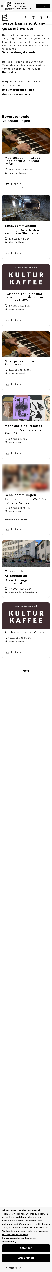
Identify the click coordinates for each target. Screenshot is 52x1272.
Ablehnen (26, 1248)
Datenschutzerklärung (15, 1234)
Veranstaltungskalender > (21, 52)
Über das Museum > (16, 94)
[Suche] (26, 17)
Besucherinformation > (18, 90)
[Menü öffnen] (19, 17)
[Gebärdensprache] (41, 17)
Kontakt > (9, 72)
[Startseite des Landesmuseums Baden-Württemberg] (6, 19)
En (48, 17)
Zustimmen (26, 1257)
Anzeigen (43, 6)
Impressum (9, 1238)
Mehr (26, 670)
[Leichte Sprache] (33, 17)
